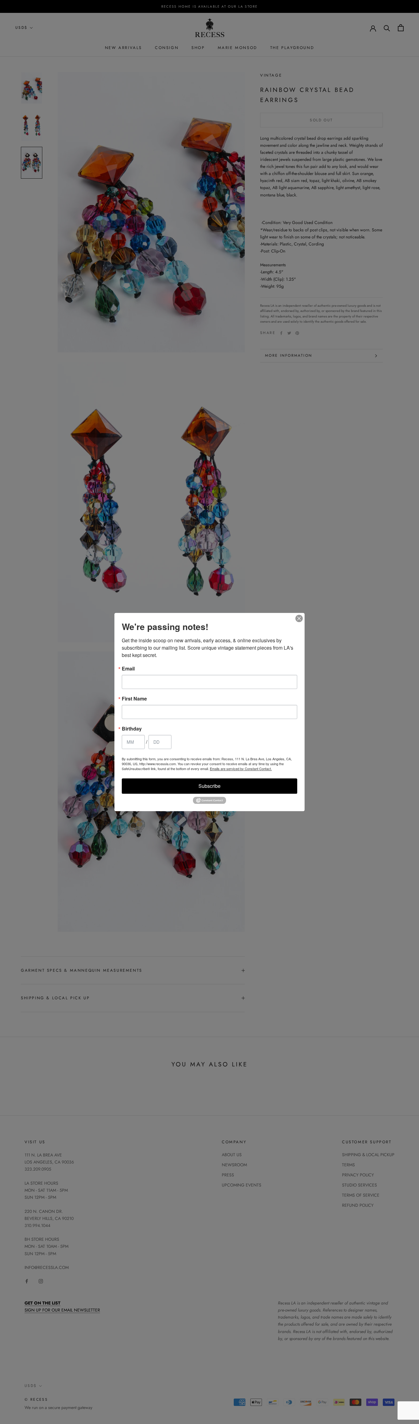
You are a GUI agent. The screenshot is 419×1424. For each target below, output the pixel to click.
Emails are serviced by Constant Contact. (241, 768)
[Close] (299, 618)
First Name (134, 698)
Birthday (132, 728)
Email (128, 668)
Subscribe (209, 785)
